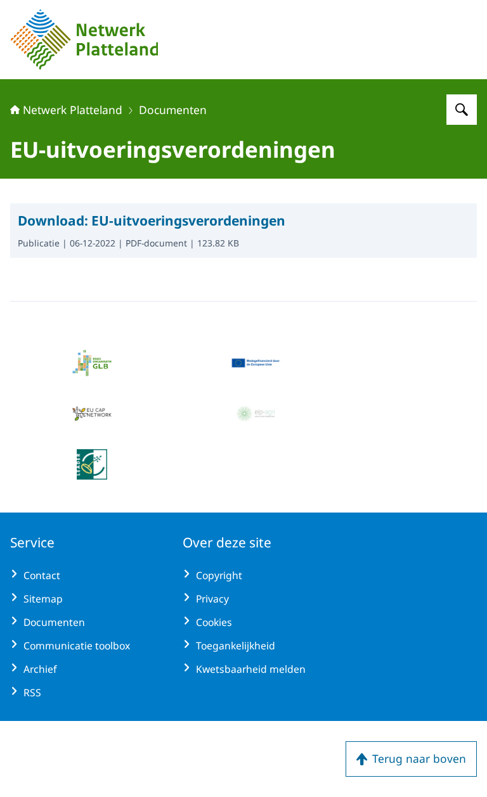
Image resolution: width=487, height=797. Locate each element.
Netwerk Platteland (72, 109)
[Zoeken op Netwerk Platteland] (461, 109)
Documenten (173, 109)
